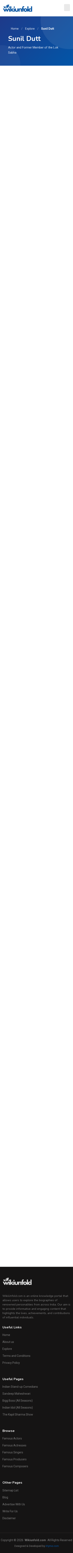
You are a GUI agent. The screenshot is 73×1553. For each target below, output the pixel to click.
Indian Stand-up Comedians (20, 1386)
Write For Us (10, 1511)
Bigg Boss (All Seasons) (17, 1400)
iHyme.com (52, 1545)
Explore (30, 28)
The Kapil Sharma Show (17, 1414)
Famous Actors (12, 1438)
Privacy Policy (11, 1362)
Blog (5, 1497)
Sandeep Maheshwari (16, 1393)
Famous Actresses (14, 1445)
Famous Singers (12, 1452)
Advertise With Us (13, 1504)
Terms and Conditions (16, 1355)
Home (14, 28)
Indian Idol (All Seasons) (17, 1407)
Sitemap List (10, 1490)
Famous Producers (14, 1459)
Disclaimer (9, 1518)
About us (8, 1341)
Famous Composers (15, 1466)
